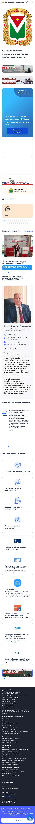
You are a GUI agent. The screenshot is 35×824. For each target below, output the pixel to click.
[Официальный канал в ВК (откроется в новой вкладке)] (9, 802)
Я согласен (17, 820)
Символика (6, 719)
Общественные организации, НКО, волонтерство (13, 772)
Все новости (28, 231)
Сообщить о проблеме (17, 131)
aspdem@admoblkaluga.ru (11, 789)
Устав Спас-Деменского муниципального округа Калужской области (15, 732)
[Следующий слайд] (32, 157)
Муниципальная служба (9, 752)
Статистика (5, 747)
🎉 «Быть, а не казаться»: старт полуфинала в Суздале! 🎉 (14, 262)
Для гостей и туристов (9, 727)
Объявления (6, 708)
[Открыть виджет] (30, 817)
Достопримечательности (10, 723)
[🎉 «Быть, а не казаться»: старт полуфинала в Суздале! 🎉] (17, 246)
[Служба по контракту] (17, 673)
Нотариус (5, 713)
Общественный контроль (10, 767)
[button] (4, 220)
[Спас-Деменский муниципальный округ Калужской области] (17, 26)
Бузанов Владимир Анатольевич (17, 326)
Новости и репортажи (9, 701)
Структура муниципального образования (15, 749)
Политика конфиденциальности (9, 793)
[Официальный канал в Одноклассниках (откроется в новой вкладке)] (14, 802)
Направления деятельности (11, 738)
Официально (6, 745)
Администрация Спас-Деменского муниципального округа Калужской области (15, 268)
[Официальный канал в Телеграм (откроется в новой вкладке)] (4, 802)
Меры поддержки (8, 740)
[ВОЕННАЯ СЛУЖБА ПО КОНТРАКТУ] (17, 68)
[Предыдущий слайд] (3, 157)
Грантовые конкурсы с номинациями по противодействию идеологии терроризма (15, 710)
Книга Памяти (6, 725)
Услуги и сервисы (8, 706)
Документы (5, 756)
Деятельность (6, 736)
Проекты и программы (9, 742)
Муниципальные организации (11, 754)
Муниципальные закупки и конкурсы (14, 758)
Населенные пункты (8, 729)
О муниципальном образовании (12, 716)
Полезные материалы (9, 703)
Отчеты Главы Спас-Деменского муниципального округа (12, 692)
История (5, 721)
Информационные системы (11, 762)
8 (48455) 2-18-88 (7, 783)
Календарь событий (8, 699)
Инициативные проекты (10, 770)
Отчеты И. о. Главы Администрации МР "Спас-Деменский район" (14, 696)
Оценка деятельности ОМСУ (11, 775)
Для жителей (6, 690)
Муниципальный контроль (10, 764)
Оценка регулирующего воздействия (14, 760)
